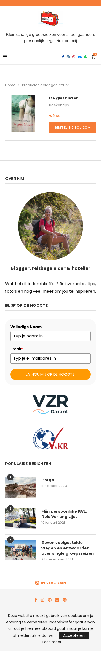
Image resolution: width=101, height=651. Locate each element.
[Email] (80, 56)
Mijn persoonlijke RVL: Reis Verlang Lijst (64, 514)
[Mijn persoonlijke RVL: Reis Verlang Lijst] (20, 518)
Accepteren (74, 635)
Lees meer (51, 642)
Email (16, 349)
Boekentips (59, 105)
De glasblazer (63, 97)
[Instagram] (68, 56)
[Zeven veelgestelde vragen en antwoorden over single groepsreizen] (20, 550)
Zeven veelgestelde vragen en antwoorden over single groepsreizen (67, 548)
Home (10, 85)
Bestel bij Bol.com (73, 127)
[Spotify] (85, 56)
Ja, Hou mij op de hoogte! (50, 374)
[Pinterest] (73, 56)
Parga (47, 479)
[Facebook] (63, 56)
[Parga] (20, 487)
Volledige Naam (26, 326)
